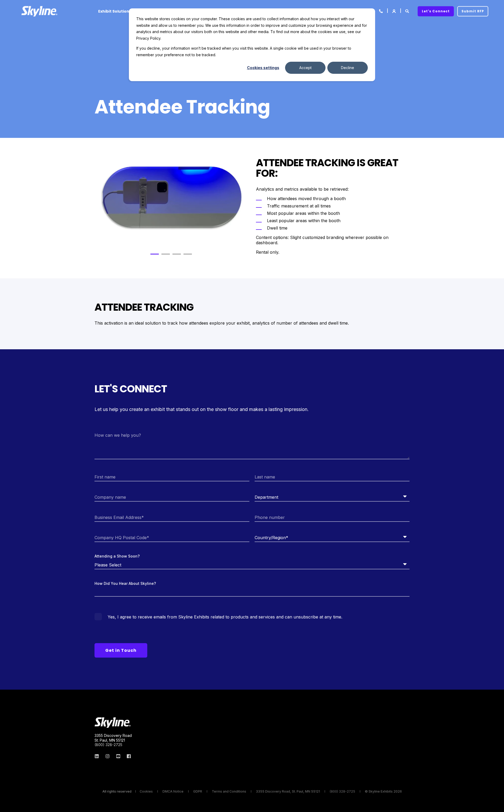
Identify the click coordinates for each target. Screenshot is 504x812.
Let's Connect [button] (436, 11)
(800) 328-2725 (108, 744)
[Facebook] (127, 756)
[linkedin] (98, 756)
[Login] (394, 10)
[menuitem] (146, 791)
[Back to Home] (39, 11)
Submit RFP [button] (472, 11)
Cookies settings (263, 67)
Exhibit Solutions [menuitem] (114, 11)
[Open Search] (407, 10)
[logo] (112, 722)
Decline (347, 67)
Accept (305, 67)
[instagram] (107, 756)
